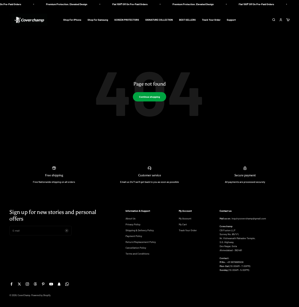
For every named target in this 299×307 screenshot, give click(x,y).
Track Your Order (211, 19)
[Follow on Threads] (35, 284)
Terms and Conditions (137, 253)
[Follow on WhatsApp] (67, 284)
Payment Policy (134, 235)
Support (231, 19)
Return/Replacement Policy (141, 241)
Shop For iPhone (72, 19)
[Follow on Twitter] (19, 284)
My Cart (183, 224)
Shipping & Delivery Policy (140, 230)
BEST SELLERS (187, 19)
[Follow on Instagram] (27, 284)
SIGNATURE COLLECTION (159, 19)
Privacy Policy (133, 224)
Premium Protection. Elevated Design (60, 4)
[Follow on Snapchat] (59, 284)
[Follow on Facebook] (11, 284)
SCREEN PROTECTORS (126, 19)
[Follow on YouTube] (51, 284)
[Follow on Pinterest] (43, 284)
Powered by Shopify (41, 295)
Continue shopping (149, 96)
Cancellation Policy (136, 247)
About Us (130, 218)
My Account (185, 218)
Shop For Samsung (98, 19)
